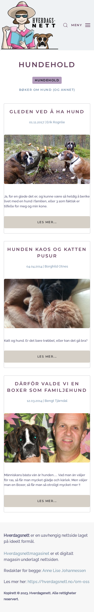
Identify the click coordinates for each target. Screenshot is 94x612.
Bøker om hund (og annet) (47, 90)
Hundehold (47, 80)
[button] (65, 25)
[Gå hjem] (29, 25)
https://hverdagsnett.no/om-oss (58, 581)
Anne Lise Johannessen (64, 570)
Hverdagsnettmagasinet (26, 553)
